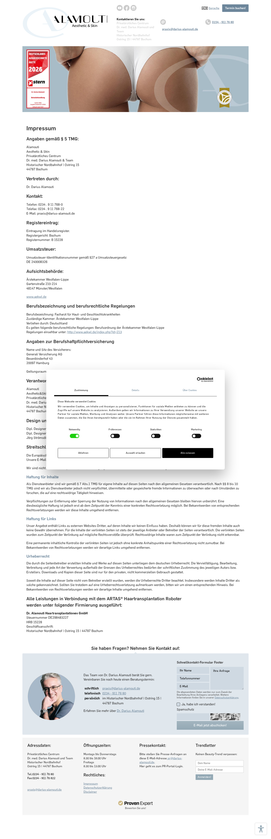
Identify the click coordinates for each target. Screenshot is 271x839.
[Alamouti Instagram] (133, 8)
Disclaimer (90, 792)
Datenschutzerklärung (226, 697)
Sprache (214, 8)
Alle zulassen (188, 453)
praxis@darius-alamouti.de (121, 688)
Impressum (91, 783)
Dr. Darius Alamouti (130, 711)
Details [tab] (135, 390)
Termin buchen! (235, 8)
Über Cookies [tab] (190, 390)
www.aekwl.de (36, 297)
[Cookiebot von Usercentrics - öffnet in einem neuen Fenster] (196, 379)
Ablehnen (83, 453)
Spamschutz (185, 709)
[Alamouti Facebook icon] (127, 8)
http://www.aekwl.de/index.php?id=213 (94, 332)
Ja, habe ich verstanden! (198, 704)
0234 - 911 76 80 (223, 22)
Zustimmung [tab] (81, 390)
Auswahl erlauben (135, 453)
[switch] (115, 436)
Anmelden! (204, 777)
